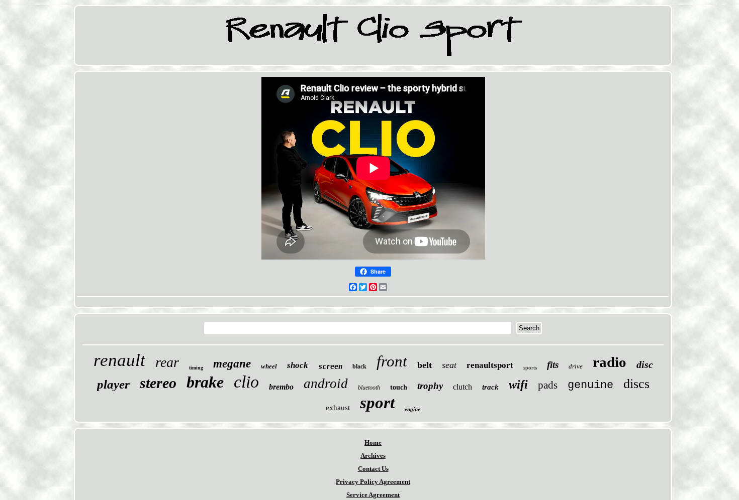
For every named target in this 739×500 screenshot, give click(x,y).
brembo (281, 387)
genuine (590, 385)
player (113, 384)
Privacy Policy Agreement (373, 481)
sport (377, 403)
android (326, 383)
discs (636, 384)
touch (398, 387)
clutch (462, 387)
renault (119, 360)
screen (330, 366)
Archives (373, 455)
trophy (430, 386)
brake (205, 382)
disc (644, 364)
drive (576, 366)
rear (167, 362)
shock (297, 365)
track (490, 387)
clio (246, 381)
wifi (518, 384)
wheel (269, 366)
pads (548, 385)
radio (609, 362)
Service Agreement (373, 494)
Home (373, 442)
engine (412, 409)
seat (449, 365)
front (392, 361)
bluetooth (369, 387)
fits (553, 364)
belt (424, 365)
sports (530, 367)
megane (232, 363)
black (359, 366)
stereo (158, 382)
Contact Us (373, 468)
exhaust (338, 408)
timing (196, 367)
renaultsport (490, 365)
